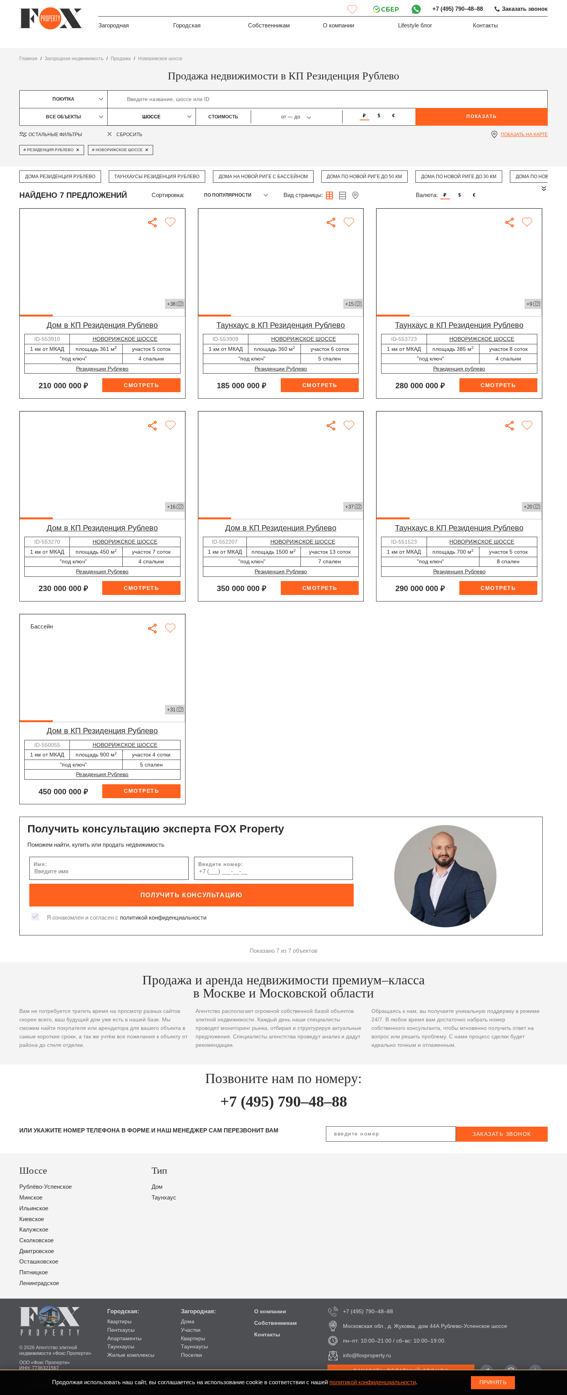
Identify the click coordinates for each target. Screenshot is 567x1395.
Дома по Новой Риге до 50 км (364, 176)
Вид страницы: (303, 195)
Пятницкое (33, 1272)
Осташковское (38, 1262)
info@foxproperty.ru (367, 1355)
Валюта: (427, 195)
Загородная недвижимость (74, 58)
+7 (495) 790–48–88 (457, 9)
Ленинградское (39, 1283)
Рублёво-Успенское (45, 1187)
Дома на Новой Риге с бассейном (263, 176)
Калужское (33, 1230)
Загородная (113, 25)
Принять (493, 1382)
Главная (28, 58)
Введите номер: (220, 864)
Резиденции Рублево (102, 369)
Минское (30, 1198)
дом (157, 1187)
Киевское (31, 1219)
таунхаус (164, 1198)
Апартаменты (124, 1338)
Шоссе (151, 117)
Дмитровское (36, 1251)
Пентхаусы (121, 1330)
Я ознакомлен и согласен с (126, 918)
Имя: (40, 864)
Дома (187, 1321)
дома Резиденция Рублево (60, 176)
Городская (187, 25)
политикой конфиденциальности (163, 918)
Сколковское (36, 1240)
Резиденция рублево (459, 369)
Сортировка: (168, 195)
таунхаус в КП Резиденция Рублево (280, 325)
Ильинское (33, 1208)
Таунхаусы (120, 1346)
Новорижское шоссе (160, 58)
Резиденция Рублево (102, 571)
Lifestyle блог (415, 25)
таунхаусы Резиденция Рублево (156, 176)
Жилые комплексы (130, 1355)
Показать (481, 116)
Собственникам (269, 25)
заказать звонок (501, 1134)
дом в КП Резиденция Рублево (102, 325)
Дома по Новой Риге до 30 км (458, 176)
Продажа (121, 58)
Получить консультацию (191, 895)
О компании (338, 25)
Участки (191, 1330)
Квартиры (119, 1321)
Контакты (485, 25)
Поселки (191, 1355)
